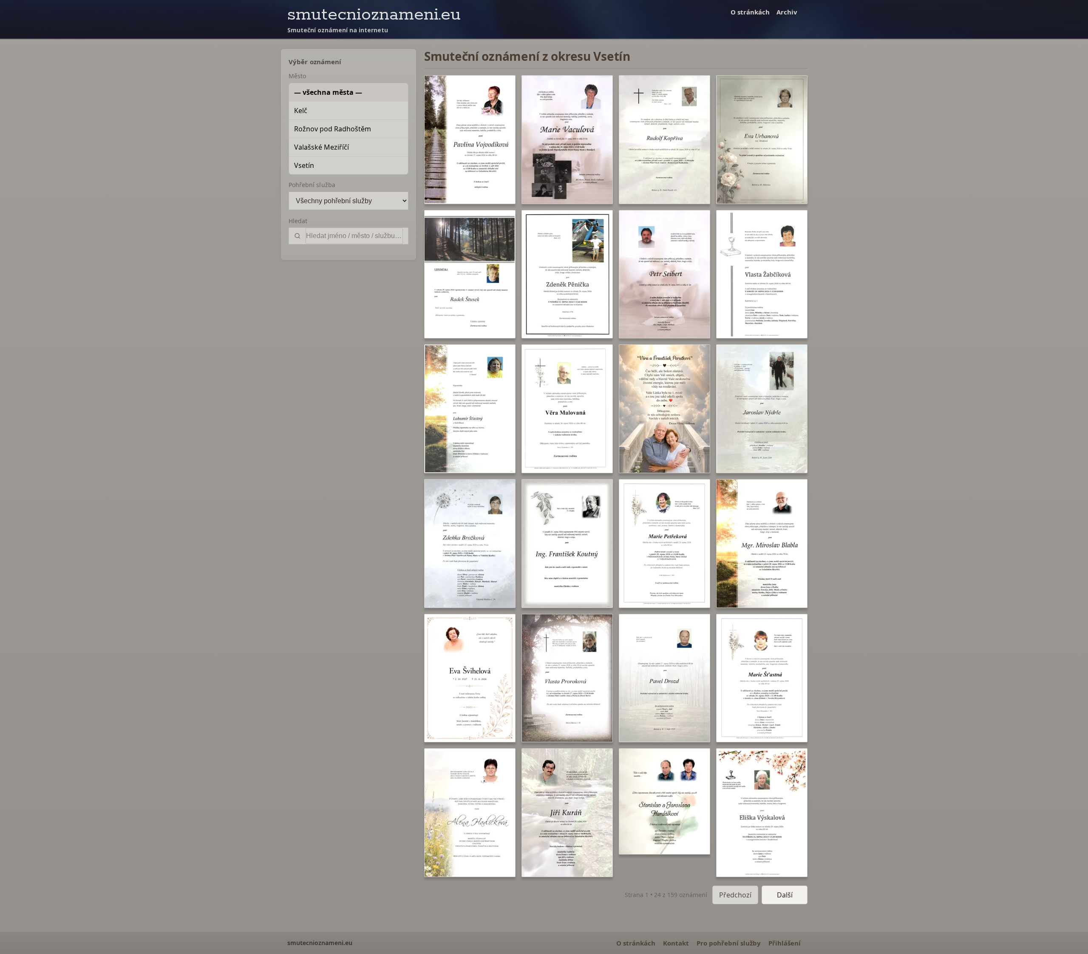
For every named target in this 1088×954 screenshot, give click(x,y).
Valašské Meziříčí (321, 147)
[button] (470, 139)
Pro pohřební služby (729, 943)
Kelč (300, 110)
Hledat (298, 221)
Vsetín (304, 165)
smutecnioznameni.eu (374, 15)
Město (297, 76)
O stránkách (750, 12)
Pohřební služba (312, 185)
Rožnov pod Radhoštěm (332, 128)
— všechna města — (328, 92)
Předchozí (735, 895)
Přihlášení (784, 943)
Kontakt (676, 943)
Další (785, 895)
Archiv (786, 12)
